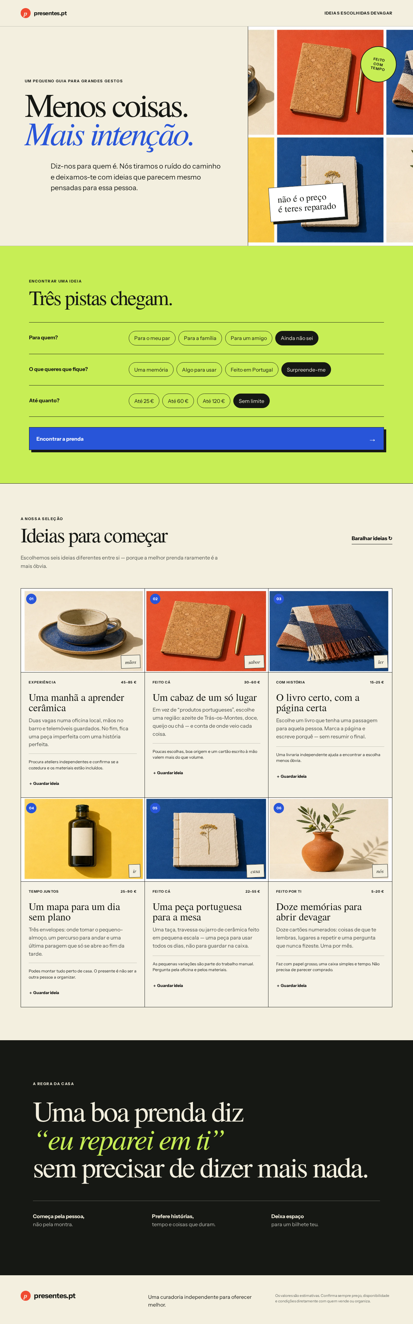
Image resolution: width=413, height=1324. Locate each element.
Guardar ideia (44, 783)
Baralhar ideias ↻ (372, 538)
